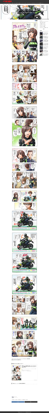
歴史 (44, 22)
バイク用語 (45, 27)
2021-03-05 (15, 15)
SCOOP (41, 22)
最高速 (44, 26)
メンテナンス (41, 26)
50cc (47, 27)
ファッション (41, 27)
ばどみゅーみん (16, 16)
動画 (42, 22)
